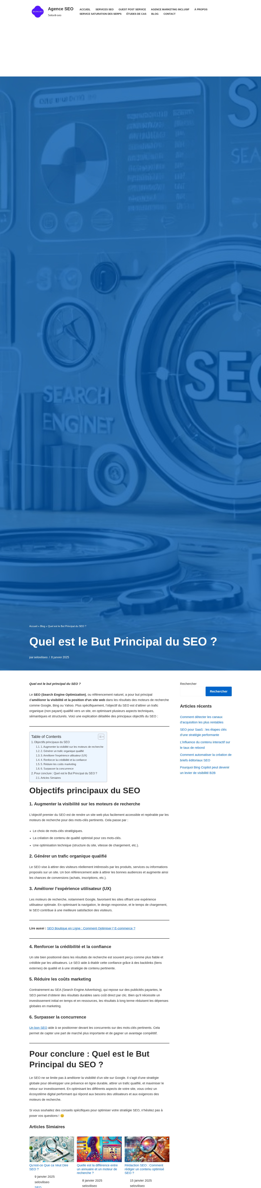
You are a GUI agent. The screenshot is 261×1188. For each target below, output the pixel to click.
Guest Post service (132, 9)
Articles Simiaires (51, 777)
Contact (170, 13)
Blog (155, 13)
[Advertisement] (130, 50)
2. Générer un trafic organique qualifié (62, 751)
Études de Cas (136, 13)
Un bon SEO (38, 1028)
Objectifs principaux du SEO (52, 742)
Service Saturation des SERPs (100, 13)
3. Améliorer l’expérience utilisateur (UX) (64, 755)
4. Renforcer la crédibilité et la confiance (64, 760)
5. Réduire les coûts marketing (58, 764)
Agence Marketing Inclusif (170, 9)
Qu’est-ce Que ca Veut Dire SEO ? (48, 1167)
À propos (200, 9)
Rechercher (188, 684)
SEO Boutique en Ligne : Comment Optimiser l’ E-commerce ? (91, 928)
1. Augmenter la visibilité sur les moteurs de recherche (72, 746)
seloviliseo (41, 657)
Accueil (85, 9)
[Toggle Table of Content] (99, 737)
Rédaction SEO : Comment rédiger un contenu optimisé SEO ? (144, 1169)
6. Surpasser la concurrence (57, 768)
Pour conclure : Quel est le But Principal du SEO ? (65, 773)
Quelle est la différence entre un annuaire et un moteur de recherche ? (97, 1169)
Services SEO (105, 9)
